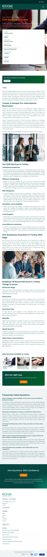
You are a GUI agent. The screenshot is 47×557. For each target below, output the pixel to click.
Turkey (4, 88)
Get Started (7, 80)
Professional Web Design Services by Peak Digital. (23, 552)
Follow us (6, 524)
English (42, 2)
